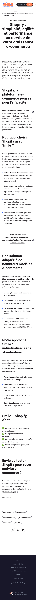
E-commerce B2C (26, 517)
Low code (8, 522)
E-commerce (22, 512)
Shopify (19, 522)
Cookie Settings (18, 578)
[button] (24, 4)
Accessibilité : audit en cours (18, 571)
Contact (18, 560)
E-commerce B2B (10, 517)
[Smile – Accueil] (7, 4)
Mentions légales (18, 564)
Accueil (15, 11)
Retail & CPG (8, 512)
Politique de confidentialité (18, 567)
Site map (18, 574)
